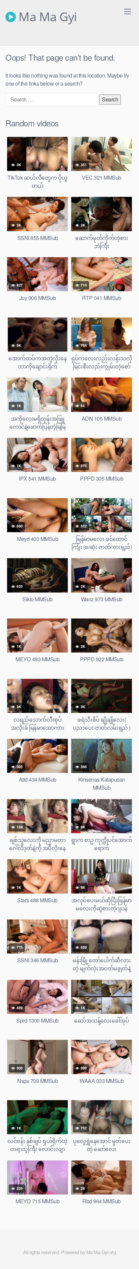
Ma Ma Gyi (46, 17)
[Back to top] (127, 1254)
